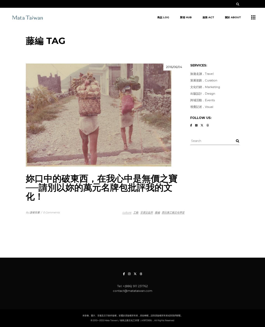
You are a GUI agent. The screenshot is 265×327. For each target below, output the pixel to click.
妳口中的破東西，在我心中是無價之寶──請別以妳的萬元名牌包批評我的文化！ (102, 187)
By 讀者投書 (33, 212)
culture (126, 212)
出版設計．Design (202, 93)
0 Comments (51, 212)
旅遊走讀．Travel (202, 74)
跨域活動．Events (202, 100)
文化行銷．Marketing (205, 87)
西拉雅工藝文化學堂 (173, 212)
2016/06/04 (174, 67)
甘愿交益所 (146, 212)
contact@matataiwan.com (132, 291)
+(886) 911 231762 (135, 286)
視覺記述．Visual (201, 107)
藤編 (157, 212)
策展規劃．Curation (203, 80)
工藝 (135, 212)
